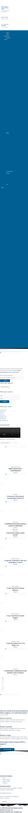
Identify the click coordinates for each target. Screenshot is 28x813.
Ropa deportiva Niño (8, 168)
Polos (7, 47)
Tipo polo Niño (7, 163)
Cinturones (9, 100)
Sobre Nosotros (6, 35)
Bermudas (8, 71)
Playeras (8, 42)
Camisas (8, 49)
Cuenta (8, 173)
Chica (1, 415)
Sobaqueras (10, 104)
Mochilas (9, 98)
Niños (7, 133)
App (7, 184)
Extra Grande (3, 420)
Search (1, 377)
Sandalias (8, 109)
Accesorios (8, 92)
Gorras (8, 97)
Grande (1, 418)
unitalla (1, 411)
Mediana (2, 417)
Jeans (7, 57)
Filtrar (5, 401)
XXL (0, 413)
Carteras (9, 102)
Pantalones (8, 59)
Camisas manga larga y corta (8, 139)
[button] (3, 187)
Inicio (5, 190)
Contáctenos (7, 327)
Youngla (7, 83)
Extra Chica (2, 410)
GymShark (8, 81)
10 (3, 688)
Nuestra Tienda (7, 38)
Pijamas (7, 124)
